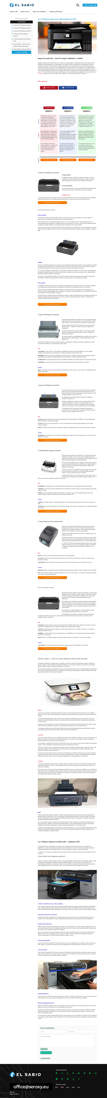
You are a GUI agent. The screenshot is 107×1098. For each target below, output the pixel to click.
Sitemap (12, 1092)
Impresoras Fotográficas (39, 11)
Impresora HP (14, 11)
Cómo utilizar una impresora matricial (22, 49)
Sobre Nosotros (14, 1094)
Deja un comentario (22, 52)
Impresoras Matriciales (56, 11)
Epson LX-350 (41, 72)
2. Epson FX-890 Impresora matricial (21, 28)
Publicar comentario (47, 1052)
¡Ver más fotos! (49, 185)
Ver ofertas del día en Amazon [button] (52, 202)
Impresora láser (25, 11)
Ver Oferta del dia (49, 107)
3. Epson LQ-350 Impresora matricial (22, 31)
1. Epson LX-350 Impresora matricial (22, 25)
